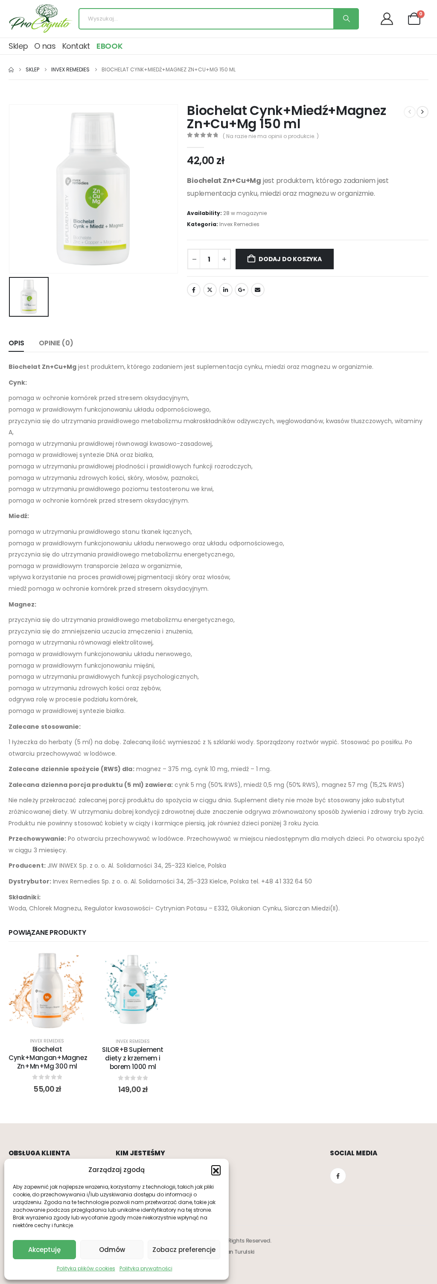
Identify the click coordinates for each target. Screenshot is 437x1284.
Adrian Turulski (235, 1252)
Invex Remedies (239, 224)
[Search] (345, 19)
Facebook (194, 290)
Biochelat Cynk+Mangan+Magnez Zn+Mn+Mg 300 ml (48, 1058)
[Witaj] (390, 18)
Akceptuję (44, 1249)
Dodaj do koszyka (290, 259)
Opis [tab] (16, 343)
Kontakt (76, 46)
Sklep (18, 46)
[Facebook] (338, 1176)
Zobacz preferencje (184, 1249)
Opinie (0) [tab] (56, 343)
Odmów (112, 1249)
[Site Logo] (41, 18)
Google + (241, 290)
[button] (216, 1170)
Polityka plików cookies (86, 1268)
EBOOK (109, 46)
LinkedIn (226, 290)
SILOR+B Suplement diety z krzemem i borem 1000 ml (132, 1058)
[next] (422, 112)
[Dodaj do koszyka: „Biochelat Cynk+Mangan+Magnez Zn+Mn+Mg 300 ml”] (36, 990)
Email (258, 290)
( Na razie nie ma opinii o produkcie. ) (271, 136)
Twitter (210, 290)
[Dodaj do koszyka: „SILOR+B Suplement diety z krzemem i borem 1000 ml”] (122, 990)
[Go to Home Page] (11, 69)
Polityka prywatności (145, 1268)
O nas (44, 46)
